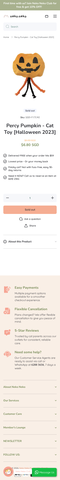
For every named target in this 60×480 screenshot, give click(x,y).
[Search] (6, 26)
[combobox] (30, 26)
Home (6, 37)
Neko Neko (24, 468)
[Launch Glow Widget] (8, 472)
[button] (30, 225)
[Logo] (15, 16)
